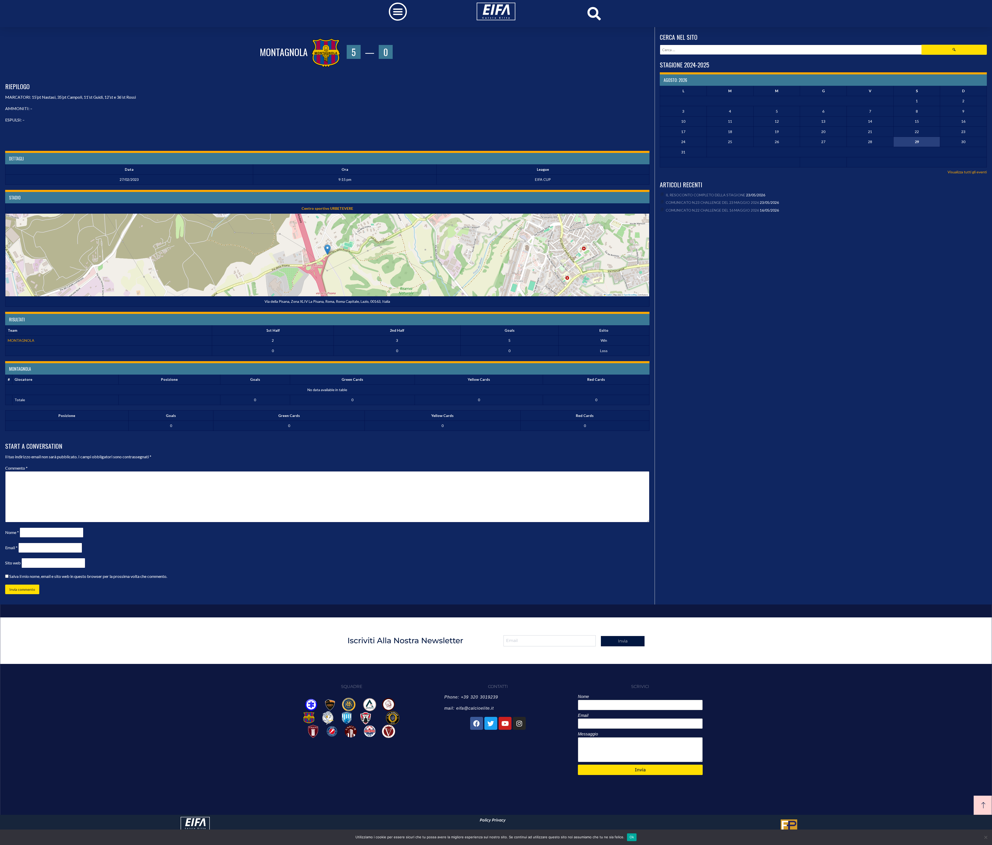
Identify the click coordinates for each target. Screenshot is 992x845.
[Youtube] (505, 723)
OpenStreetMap (630, 294)
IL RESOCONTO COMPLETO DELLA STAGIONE (705, 195)
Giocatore (23, 379)
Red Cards (596, 379)
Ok (632, 837)
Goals (255, 379)
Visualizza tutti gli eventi (967, 172)
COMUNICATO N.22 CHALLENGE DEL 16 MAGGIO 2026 (712, 210)
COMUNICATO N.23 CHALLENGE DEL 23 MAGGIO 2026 (712, 202)
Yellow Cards (479, 379)
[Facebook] (476, 723)
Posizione (169, 379)
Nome (12, 532)
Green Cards (352, 379)
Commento (16, 468)
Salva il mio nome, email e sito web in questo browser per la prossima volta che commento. (88, 576)
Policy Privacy (493, 820)
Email (11, 547)
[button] (398, 12)
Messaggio (588, 734)
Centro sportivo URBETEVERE (327, 208)
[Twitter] (490, 723)
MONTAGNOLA (21, 340)
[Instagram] (519, 723)
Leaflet (609, 294)
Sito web (13, 562)
